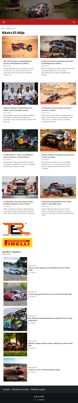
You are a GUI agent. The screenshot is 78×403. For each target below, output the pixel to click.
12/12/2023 (8, 112)
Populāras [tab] (16, 252)
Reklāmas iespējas (38, 389)
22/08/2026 (33, 272)
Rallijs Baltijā (32, 265)
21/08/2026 (33, 372)
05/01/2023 (46, 206)
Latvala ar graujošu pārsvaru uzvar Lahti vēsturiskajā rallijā (50, 294)
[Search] (74, 22)
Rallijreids (7, 56)
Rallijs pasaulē (32, 291)
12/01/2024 (8, 66)
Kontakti (6, 389)
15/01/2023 (8, 206)
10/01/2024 (46, 66)
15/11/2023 (46, 112)
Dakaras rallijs (8, 103)
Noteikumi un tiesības (20, 389)
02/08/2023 (46, 159)
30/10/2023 (8, 159)
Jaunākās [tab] (6, 252)
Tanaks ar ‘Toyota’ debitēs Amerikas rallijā (44, 370)
